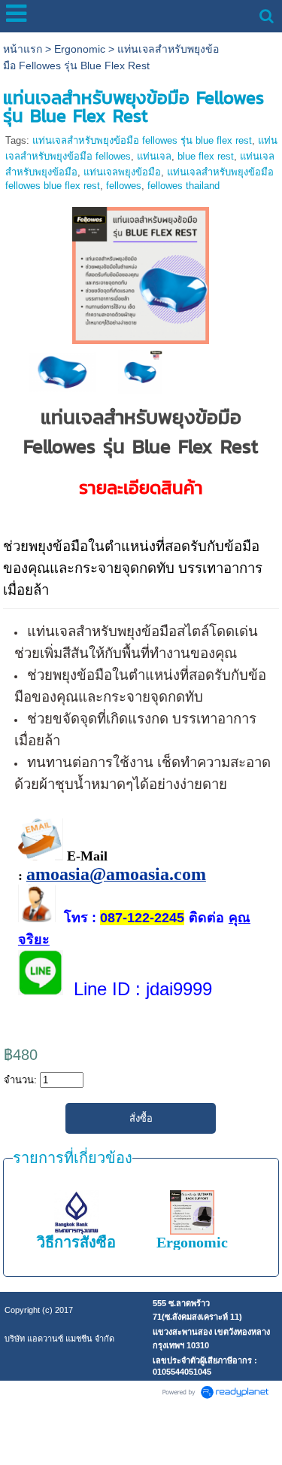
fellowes (123, 185)
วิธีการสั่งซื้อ (76, 1242)
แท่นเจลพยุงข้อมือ (122, 172)
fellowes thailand (183, 185)
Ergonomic (79, 49)
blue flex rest (205, 156)
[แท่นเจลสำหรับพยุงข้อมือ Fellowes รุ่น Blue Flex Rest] (140, 272)
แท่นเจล (154, 156)
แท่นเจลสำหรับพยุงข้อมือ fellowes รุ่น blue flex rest (142, 140)
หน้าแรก (22, 49)
